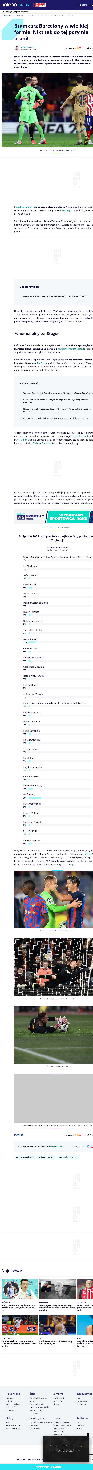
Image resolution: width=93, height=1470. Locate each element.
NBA (78, 1398)
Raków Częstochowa (13, 1404)
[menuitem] (82, 5)
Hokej (9, 1418)
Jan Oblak (63, 348)
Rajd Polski (81, 1428)
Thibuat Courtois (41, 443)
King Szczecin (81, 1404)
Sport (10, 15)
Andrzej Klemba (27, 47)
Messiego (66, 210)
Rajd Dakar (81, 1425)
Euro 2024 (9, 1398)
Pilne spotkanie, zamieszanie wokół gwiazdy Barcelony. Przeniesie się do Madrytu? (56, 418)
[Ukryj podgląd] (88, 1434)
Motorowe (83, 1418)
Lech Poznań (10, 1407)
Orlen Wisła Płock (36, 1425)
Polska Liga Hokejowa (13, 1428)
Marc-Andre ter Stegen (68, 1157)
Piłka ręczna (37, 1418)
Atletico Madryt (76, 348)
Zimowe (58, 1393)
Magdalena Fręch (59, 1431)
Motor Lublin (34, 1413)
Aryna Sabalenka (59, 1434)
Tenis (56, 1418)
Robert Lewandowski (24, 206)
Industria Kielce (35, 1428)
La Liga (27, 15)
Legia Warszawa (11, 1401)
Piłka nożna (19, 15)
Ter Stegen (42, 363)
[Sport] (25, 5)
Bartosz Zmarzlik (35, 1410)
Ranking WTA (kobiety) (61, 1422)
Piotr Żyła (56, 1404)
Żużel (33, 1393)
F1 (78, 1422)
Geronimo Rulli (80, 436)
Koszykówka (85, 1393)
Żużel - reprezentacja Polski (39, 1407)
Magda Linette (58, 1428)
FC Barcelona (10, 1410)
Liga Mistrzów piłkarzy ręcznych (41, 1422)
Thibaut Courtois (46, 1157)
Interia (4, 15)
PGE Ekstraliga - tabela (37, 1404)
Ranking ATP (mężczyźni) (62, 1425)
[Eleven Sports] (40, 5)
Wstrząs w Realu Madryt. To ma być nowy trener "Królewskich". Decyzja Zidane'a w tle (58, 393)
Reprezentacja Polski (13, 1425)
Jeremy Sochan (82, 1401)
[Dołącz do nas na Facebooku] (88, 1146)
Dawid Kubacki (58, 1398)
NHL (7, 1422)
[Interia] (10, 5)
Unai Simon (21, 439)
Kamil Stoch (57, 1401)
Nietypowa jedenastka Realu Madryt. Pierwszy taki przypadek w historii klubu (55, 296)
